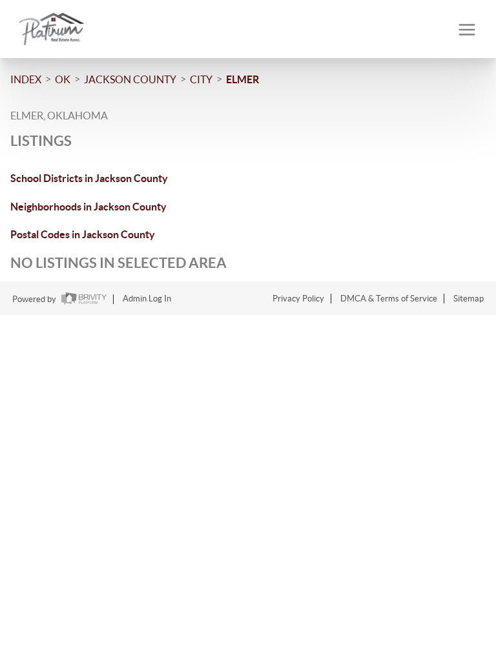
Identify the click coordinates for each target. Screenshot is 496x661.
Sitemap (468, 298)
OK (62, 79)
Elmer (242, 79)
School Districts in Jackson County (89, 178)
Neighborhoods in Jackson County (88, 206)
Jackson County (130, 79)
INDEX (25, 79)
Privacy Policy (298, 298)
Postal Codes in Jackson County (82, 234)
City (201, 79)
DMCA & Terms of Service (388, 298)
